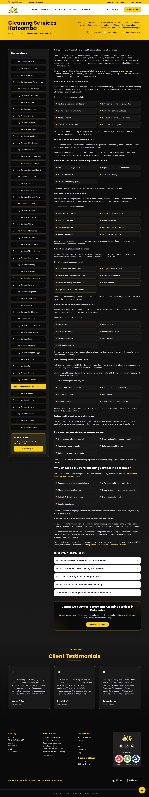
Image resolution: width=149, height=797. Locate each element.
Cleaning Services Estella (23, 339)
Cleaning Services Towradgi (24, 298)
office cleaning (125, 71)
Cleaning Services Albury (23, 359)
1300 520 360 (15, 2)
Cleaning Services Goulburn (24, 380)
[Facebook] (121, 746)
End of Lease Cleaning (51, 746)
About (80, 743)
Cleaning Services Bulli (22, 305)
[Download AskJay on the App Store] (118, 780)
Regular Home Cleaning (51, 740)
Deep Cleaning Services (52, 743)
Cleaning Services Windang (24, 265)
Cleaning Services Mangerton (25, 231)
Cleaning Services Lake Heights (26, 163)
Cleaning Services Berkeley (24, 150)
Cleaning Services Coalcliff (24, 204)
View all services (48, 755)
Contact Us (82, 750)
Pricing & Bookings (85, 737)
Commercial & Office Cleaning (53, 749)
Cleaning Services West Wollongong (28, 82)
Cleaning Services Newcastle (25, 68)
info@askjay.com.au (33, 2)
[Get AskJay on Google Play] (133, 780)
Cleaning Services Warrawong (25, 129)
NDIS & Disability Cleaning (52, 737)
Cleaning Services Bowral (23, 407)
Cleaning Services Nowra (23, 373)
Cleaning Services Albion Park (25, 95)
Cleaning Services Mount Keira (25, 244)
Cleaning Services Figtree (23, 102)
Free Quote (132, 10)
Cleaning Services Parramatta (25, 427)
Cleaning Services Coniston (24, 238)
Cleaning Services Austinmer (25, 217)
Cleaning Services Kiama (23, 393)
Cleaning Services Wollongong (25, 75)
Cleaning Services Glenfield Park (26, 325)
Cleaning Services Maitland (24, 346)
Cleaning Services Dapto (23, 116)
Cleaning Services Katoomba (28, 386)
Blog (79, 753)
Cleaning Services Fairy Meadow (26, 278)
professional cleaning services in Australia (107, 545)
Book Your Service (97, 624)
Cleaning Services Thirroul (24, 224)
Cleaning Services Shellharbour (26, 143)
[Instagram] (127, 746)
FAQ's (80, 746)
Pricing (72, 9)
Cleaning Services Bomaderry (25, 366)
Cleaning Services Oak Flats (24, 177)
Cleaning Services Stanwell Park (26, 197)
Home (34, 9)
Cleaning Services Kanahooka (25, 258)
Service (45, 9)
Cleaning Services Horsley (24, 271)
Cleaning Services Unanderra (25, 136)
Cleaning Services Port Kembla (25, 312)
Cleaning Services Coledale (24, 210)
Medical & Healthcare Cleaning (54, 751)
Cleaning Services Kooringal (24, 319)
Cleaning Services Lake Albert (25, 332)
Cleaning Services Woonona (24, 109)
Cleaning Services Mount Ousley (26, 251)
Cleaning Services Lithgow (24, 400)
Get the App (112, 10)
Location (81, 740)
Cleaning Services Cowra (23, 414)
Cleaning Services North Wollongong (28, 89)
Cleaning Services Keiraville (24, 285)
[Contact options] (142, 790)
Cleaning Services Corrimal (24, 123)
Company (85, 9)
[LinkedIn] (132, 746)
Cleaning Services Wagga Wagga (26, 352)
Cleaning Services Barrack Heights (27, 170)
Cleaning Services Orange (23, 420)
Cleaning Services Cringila (23, 183)
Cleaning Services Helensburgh (26, 190)
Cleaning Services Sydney (23, 62)
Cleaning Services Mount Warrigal (27, 156)
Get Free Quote (28, 449)
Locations (59, 9)
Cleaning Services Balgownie (25, 292)
